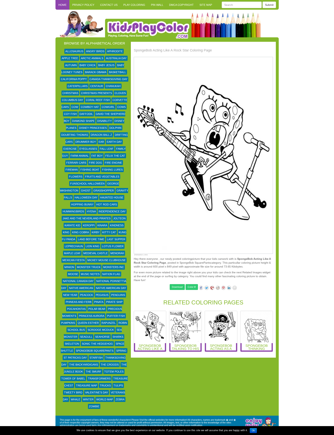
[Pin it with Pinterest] (223, 287)
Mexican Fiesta (73, 260)
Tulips (118, 385)
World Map (104, 399)
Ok (253, 430)
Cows (121, 107)
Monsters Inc (113, 267)
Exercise (70, 148)
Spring (121, 350)
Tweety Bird (73, 392)
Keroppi (89, 225)
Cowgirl (108, 107)
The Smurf (93, 371)
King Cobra (80, 232)
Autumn (71, 65)
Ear (101, 141)
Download (177, 287)
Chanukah (113, 86)
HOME (62, 4)
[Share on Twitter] (206, 287)
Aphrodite (115, 51)
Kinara (102, 225)
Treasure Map (86, 385)
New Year (70, 295)
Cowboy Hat (90, 107)
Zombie (94, 406)
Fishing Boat (89, 169)
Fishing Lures (112, 169)
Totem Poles (114, 371)
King (66, 232)
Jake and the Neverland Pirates (87, 218)
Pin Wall (157, 4)
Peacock (86, 295)
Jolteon (119, 218)
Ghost (86, 190)
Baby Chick (87, 65)
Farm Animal (80, 155)
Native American (81, 288)
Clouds (120, 93)
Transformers (99, 378)
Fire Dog (95, 162)
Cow (75, 107)
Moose (73, 274)
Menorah (117, 253)
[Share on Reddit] (218, 287)
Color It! (192, 287)
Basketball (117, 72)
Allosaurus (74, 51)
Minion (69, 267)
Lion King (92, 246)
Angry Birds (95, 51)
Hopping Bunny (82, 204)
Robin (122, 322)
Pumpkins (68, 322)
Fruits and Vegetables (102, 176)
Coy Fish (70, 113)
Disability (104, 120)
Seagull (86, 336)
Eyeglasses (88, 148)
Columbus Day (72, 100)
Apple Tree (70, 58)
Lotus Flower (113, 246)
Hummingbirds (73, 211)
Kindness (117, 225)
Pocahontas (76, 308)
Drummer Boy (85, 141)
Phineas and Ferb (78, 301)
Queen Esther (88, 322)
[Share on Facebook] (201, 287)
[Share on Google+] (212, 287)
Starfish (96, 357)
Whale (75, 399)
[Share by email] (234, 287)
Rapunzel (108, 322)
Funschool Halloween (87, 183)
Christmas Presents (96, 93)
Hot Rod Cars (106, 204)
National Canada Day (78, 281)
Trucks (105, 385)
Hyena (91, 211)
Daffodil (86, 113)
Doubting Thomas (74, 134)
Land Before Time (91, 239)
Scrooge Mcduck (101, 329)
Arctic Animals (92, 58)
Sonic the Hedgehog (97, 343)
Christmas (70, 93)
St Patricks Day (75, 357)
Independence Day (112, 211)
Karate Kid (72, 225)
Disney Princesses (93, 127)
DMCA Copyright (181, 4)
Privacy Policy (83, 4)
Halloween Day (86, 197)
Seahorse (102, 336)
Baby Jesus (106, 65)
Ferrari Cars (76, 162)
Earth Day (114, 141)
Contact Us (109, 4)
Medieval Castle (95, 253)
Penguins (118, 295)
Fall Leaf (106, 148)
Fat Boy (97, 155)
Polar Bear (96, 308)
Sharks (117, 336)
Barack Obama (95, 72)
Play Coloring (134, 4)
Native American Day (111, 288)
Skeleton (72, 343)
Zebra (120, 399)
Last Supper (116, 239)
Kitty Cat (109, 232)
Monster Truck (89, 267)
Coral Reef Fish (98, 100)
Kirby (96, 232)
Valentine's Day (96, 392)
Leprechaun (74, 246)
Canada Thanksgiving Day (108, 79)
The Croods (110, 364)
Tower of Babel (73, 378)
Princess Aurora (91, 315)
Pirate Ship (114, 301)
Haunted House (111, 197)
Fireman (72, 169)
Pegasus (102, 295)
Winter (88, 399)
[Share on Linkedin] (229, 287)
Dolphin (115, 127)
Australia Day (116, 58)
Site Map (205, 4)
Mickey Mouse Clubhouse (106, 260)
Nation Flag (111, 274)
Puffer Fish (116, 315)
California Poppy (74, 79)
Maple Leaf (72, 253)
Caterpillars (78, 86)
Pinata (98, 301)
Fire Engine (113, 162)
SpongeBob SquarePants (94, 350)
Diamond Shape (83, 120)
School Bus (76, 329)
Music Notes (90, 274)
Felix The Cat (115, 155)
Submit (269, 4)
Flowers (75, 176)
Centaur (96, 86)
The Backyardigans (83, 364)
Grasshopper (103, 190)
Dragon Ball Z (101, 134)
